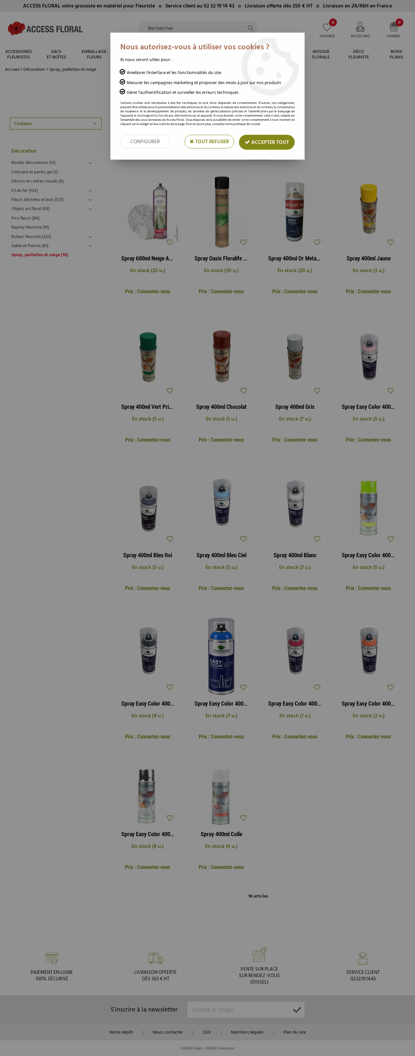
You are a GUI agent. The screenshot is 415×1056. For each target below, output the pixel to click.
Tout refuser (211, 141)
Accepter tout (269, 142)
